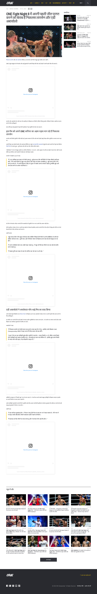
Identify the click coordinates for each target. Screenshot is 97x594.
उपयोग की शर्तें (88, 586)
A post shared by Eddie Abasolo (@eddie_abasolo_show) (30, 392)
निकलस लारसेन (9, 60)
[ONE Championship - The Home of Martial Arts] (9, 3)
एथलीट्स (36, 3)
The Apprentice (56, 3)
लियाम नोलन (23, 314)
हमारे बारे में (64, 3)
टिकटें (70, 3)
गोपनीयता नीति (80, 586)
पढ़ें (46, 3)
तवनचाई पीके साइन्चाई (37, 144)
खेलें (50, 3)
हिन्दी (81, 3)
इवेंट (31, 3)
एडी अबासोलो (18, 60)
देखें (42, 3)
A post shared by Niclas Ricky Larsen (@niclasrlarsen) (30, 218)
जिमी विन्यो (8, 146)
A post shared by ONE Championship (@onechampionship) (30, 116)
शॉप (73, 3)
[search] (88, 3)
